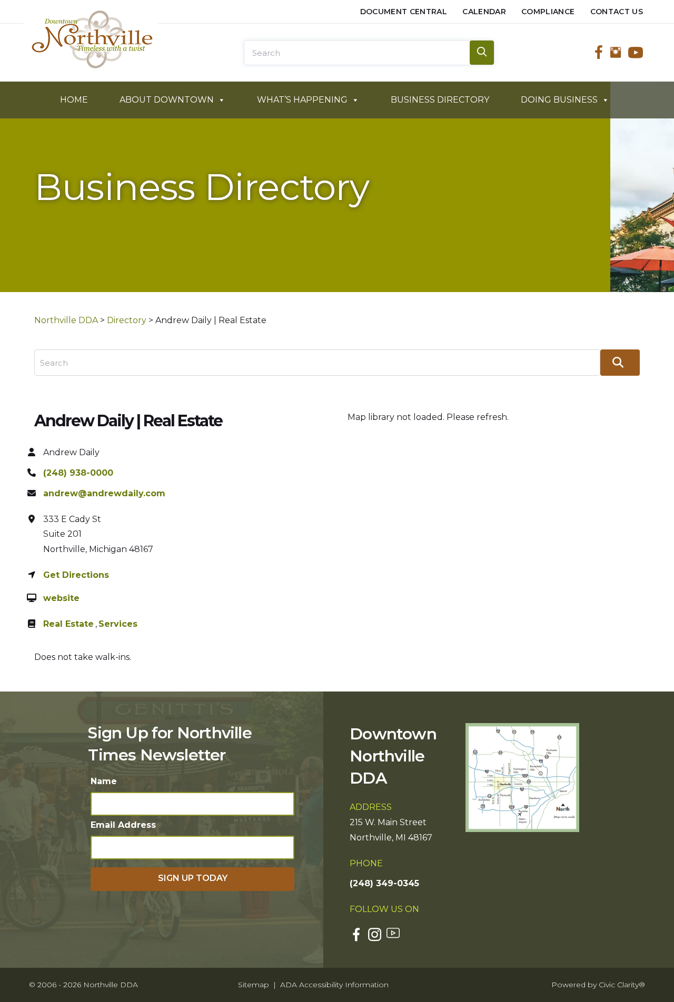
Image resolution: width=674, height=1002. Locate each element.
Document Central (404, 11)
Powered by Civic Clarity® (598, 984)
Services (117, 624)
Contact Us (616, 11)
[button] (192, 879)
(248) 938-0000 (78, 473)
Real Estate (68, 624)
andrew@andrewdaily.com (104, 493)
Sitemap (253, 984)
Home (74, 100)
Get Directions (76, 575)
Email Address (123, 825)
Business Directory (440, 100)
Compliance (548, 11)
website (61, 598)
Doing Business (559, 100)
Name (104, 781)
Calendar (484, 11)
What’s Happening (302, 100)
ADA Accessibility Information (334, 984)
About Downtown (167, 100)
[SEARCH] (482, 53)
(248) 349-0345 (384, 883)
